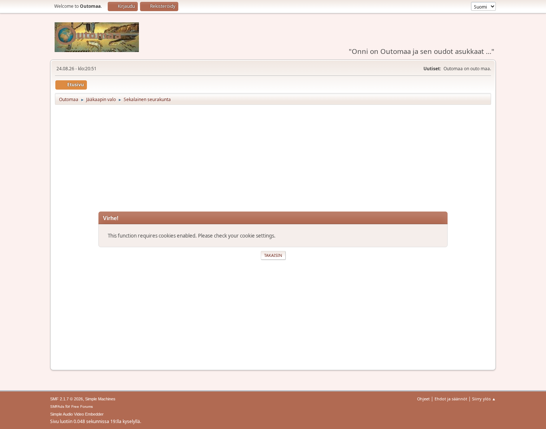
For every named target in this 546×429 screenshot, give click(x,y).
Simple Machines (100, 399)
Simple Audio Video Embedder (77, 414)
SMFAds (57, 406)
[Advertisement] (273, 159)
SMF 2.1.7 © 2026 (66, 399)
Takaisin (273, 255)
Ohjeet (423, 398)
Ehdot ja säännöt (451, 398)
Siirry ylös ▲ (484, 398)
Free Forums (82, 406)
